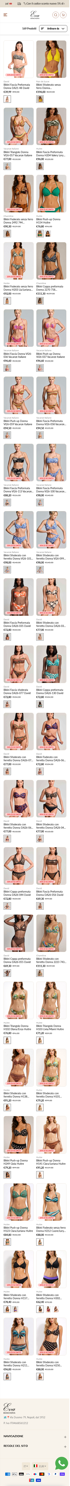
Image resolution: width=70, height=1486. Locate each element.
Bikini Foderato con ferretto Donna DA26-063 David (50, 758)
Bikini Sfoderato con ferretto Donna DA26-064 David (18, 826)
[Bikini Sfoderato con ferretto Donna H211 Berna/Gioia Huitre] (19, 1336)
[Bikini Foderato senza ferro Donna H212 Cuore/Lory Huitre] (51, 1202)
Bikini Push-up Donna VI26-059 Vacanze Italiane (18, 422)
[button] (6, 14)
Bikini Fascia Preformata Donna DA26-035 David (17, 624)
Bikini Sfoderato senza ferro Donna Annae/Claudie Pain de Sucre (48, 86)
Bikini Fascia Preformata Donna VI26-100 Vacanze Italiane (50, 490)
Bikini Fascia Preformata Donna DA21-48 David (17, 86)
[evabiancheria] (35, 15)
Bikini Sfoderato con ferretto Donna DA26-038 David (50, 624)
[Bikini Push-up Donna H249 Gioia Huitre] (19, 1135)
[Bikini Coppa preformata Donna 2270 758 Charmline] (51, 261)
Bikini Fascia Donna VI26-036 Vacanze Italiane (18, 355)
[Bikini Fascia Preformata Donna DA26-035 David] (19, 597)
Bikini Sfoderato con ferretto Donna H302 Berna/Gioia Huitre (48, 1296)
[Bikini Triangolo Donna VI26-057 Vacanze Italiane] (19, 126)
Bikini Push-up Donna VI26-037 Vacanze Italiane (50, 355)
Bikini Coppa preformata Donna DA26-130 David (49, 691)
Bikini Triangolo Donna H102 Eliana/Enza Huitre (17, 1027)
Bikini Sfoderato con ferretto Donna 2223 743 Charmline (50, 960)
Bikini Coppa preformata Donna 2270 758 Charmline (49, 288)
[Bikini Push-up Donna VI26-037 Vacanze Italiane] (51, 328)
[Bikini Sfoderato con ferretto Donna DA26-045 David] (51, 798)
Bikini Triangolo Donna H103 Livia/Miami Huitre (50, 1027)
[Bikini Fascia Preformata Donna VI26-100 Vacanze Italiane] (51, 462)
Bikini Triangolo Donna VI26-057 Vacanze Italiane (18, 154)
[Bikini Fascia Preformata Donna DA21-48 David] (19, 59)
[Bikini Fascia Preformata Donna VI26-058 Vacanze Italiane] (51, 395)
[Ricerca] (55, 15)
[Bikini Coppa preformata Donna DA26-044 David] (19, 866)
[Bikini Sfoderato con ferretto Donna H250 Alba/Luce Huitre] (51, 1336)
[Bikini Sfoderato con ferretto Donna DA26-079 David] (19, 731)
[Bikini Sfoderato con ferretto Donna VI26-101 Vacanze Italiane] (19, 530)
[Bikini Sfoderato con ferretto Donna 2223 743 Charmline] (51, 933)
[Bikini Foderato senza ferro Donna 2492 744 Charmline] (19, 193)
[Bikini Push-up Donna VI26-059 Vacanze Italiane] (19, 395)
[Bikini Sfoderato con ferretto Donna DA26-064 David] (19, 798)
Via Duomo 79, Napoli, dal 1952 (27, 1417)
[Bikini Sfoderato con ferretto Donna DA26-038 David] (51, 597)
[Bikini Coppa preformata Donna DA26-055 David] (19, 933)
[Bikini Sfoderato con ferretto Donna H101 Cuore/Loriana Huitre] (51, 1067)
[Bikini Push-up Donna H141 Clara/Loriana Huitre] (51, 1135)
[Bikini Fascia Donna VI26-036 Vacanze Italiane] (19, 328)
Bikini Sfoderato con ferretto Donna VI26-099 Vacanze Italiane (50, 557)
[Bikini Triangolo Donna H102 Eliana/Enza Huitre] (19, 1000)
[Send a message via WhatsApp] (61, 1463)
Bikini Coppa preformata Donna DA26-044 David (17, 893)
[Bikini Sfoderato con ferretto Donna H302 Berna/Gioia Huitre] (51, 1269)
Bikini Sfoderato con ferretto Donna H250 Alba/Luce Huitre (48, 1364)
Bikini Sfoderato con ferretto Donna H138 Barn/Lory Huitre (15, 1095)
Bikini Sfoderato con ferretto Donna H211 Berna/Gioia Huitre (15, 1364)
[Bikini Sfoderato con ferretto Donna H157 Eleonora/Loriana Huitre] (19, 1269)
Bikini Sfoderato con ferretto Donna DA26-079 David (18, 758)
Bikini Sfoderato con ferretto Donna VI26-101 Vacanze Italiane (17, 557)
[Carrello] (63, 15)
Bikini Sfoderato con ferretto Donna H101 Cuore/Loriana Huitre (48, 1095)
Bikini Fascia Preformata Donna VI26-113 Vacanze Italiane (18, 490)
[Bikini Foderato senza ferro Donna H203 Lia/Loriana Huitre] (19, 261)
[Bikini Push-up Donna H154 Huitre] (51, 193)
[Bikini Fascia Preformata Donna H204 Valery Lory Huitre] (51, 126)
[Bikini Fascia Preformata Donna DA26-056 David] (51, 866)
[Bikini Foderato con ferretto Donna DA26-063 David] (51, 731)
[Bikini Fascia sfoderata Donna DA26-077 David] (19, 664)
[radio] (7, 99)
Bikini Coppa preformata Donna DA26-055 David (17, 960)
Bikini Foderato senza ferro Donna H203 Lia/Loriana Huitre (18, 288)
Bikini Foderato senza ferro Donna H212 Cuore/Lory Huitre (51, 1229)
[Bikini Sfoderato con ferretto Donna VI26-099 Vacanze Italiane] (51, 530)
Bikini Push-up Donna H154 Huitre (48, 221)
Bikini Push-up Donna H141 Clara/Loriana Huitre (51, 1162)
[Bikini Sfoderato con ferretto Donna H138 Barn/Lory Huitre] (19, 1067)
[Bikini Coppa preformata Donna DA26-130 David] (51, 664)
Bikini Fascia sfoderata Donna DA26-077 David (17, 691)
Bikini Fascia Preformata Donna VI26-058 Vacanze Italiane (50, 422)
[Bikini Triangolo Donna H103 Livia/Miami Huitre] (51, 1000)
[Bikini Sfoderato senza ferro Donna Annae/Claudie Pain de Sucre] (51, 59)
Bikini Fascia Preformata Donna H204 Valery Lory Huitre (49, 154)
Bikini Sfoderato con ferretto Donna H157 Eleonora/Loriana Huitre (17, 1296)
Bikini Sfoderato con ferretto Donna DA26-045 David (50, 826)
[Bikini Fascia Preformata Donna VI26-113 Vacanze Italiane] (19, 462)
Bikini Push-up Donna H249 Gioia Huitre (16, 1162)
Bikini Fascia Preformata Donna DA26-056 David (49, 893)
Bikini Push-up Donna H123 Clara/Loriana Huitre (18, 1229)
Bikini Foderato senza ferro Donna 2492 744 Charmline (18, 221)
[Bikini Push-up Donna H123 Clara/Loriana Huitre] (19, 1202)
